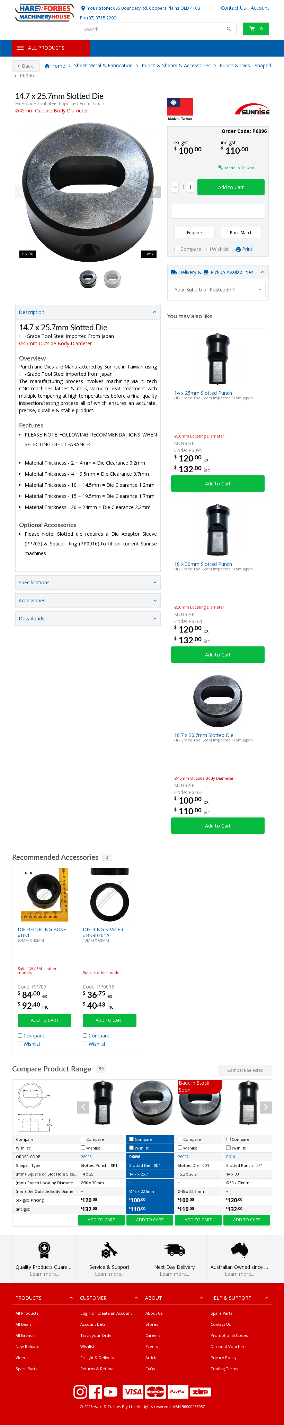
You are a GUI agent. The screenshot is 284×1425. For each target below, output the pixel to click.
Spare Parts (26, 1368)
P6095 (86, 1156)
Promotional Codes (229, 1335)
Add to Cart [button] (231, 187)
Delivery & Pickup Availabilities (215, 272)
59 (101, 1069)
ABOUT (153, 1298)
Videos (22, 1357)
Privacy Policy (224, 1357)
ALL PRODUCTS (46, 47)
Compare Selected (245, 1070)
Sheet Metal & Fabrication (103, 65)
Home (58, 65)
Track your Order (96, 1335)
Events (151, 1346)
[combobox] (218, 289)
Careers (152, 1335)
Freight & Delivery (97, 1357)
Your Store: (99, 8)
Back (27, 65)
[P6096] (88, 192)
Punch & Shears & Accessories (176, 65)
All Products (27, 1313)
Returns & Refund (97, 1368)
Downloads (31, 618)
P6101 (231, 1156)
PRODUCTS (28, 1298)
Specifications (34, 582)
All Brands (25, 1335)
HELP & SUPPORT (230, 1298)
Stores (151, 1324)
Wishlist (87, 1346)
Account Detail (94, 1324)
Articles (152, 1357)
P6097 (183, 1156)
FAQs (150, 1368)
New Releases (28, 1346)
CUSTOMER (93, 1298)
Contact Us (221, 1324)
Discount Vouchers (228, 1346)
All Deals (23, 1324)
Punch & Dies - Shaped (245, 65)
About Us (153, 1313)
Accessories (32, 600)
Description (31, 312)
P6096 (134, 1156)
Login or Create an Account (106, 1313)
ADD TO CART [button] (45, 1020)
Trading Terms (224, 1368)
